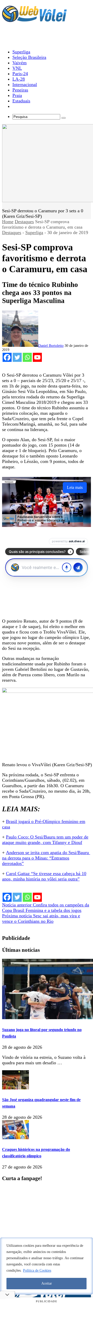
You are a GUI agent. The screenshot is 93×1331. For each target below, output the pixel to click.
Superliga (34, 232)
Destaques (24, 221)
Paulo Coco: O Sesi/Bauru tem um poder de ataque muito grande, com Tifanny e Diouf (45, 839)
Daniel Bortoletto (51, 346)
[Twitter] (17, 357)
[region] (46, 1266)
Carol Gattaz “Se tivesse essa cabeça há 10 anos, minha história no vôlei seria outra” (44, 876)
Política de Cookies (37, 1270)
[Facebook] (7, 357)
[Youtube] (37, 357)
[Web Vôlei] (34, 20)
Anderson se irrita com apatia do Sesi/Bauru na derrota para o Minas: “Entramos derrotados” (46, 858)
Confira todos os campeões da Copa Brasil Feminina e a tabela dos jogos (45, 907)
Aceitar (46, 1283)
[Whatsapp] (27, 357)
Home (7, 221)
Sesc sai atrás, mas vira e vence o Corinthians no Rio (41, 918)
